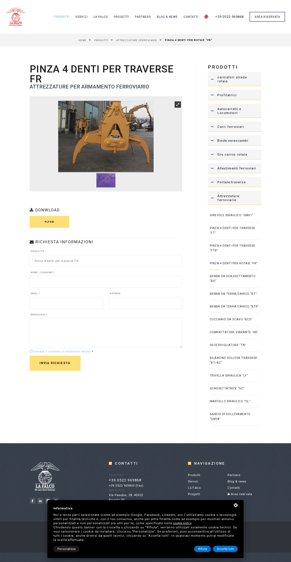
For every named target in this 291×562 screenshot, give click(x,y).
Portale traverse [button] (231, 182)
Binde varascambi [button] (232, 141)
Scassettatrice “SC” (227, 388)
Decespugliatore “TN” (228, 345)
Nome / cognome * (43, 272)
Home (83, 40)
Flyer (49, 222)
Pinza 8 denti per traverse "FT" (232, 230)
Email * (35, 293)
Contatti (191, 16)
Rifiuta (202, 549)
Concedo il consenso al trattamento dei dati (62, 351)
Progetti (121, 16)
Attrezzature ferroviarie (136, 40)
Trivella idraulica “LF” (229, 375)
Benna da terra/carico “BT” (233, 293)
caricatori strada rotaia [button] (232, 79)
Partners (143, 16)
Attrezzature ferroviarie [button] (228, 198)
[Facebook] (33, 501)
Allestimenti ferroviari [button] (236, 168)
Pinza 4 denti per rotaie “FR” (234, 263)
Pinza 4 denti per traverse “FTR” (232, 248)
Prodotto (37, 251)
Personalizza (66, 549)
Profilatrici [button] (227, 95)
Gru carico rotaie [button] (232, 154)
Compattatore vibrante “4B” (234, 332)
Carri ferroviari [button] (230, 127)
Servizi (81, 16)
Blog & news (167, 16)
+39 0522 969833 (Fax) (126, 485)
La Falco (101, 16)
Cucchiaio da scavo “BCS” (231, 319)
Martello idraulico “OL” (230, 401)
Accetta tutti (225, 549)
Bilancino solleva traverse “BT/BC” (233, 360)
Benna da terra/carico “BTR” (234, 306)
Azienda (115, 293)
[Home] (16, 17)
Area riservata (241, 494)
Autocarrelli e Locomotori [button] (229, 111)
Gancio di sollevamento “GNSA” (230, 416)
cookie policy (182, 523)
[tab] (234, 79)
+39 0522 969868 (229, 17)
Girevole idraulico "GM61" (231, 215)
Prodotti (61, 16)
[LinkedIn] (40, 501)
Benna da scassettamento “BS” (233, 278)
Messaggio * (39, 314)
